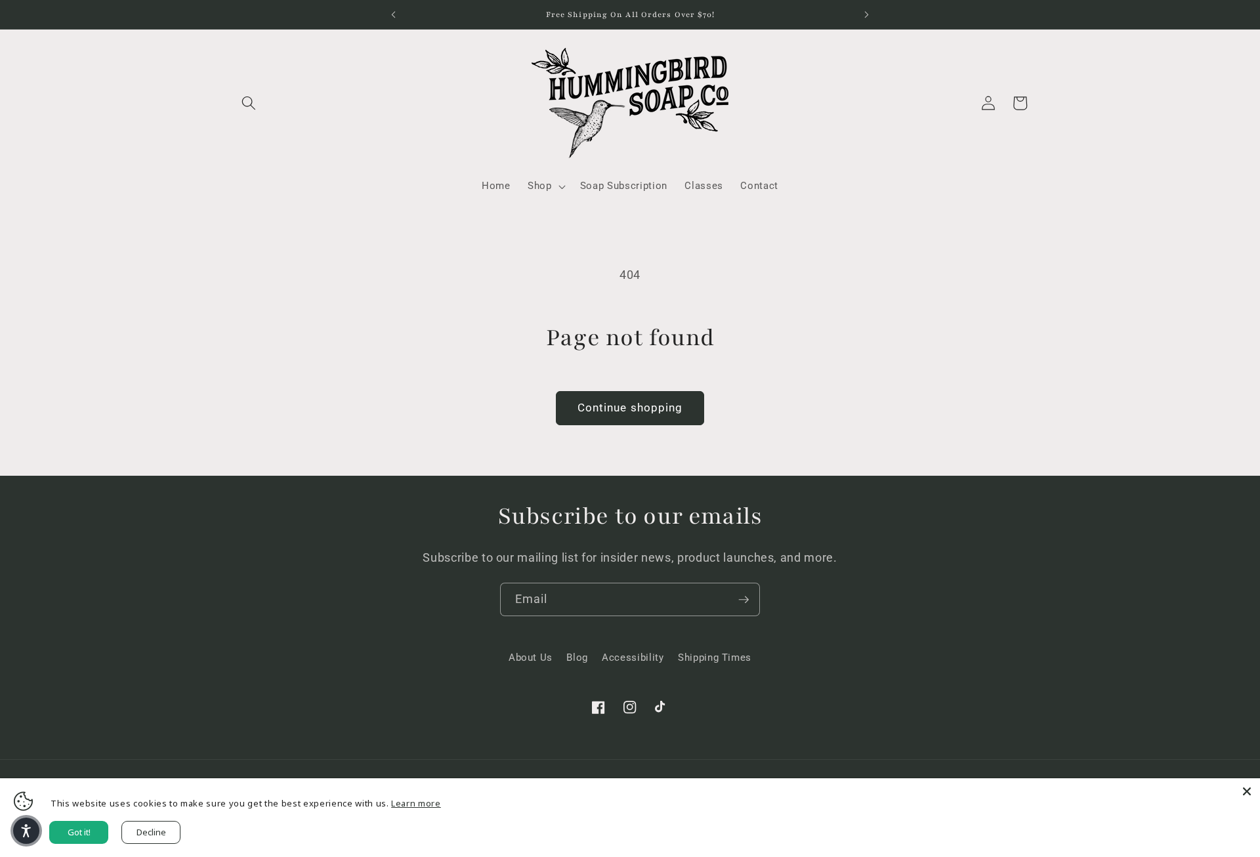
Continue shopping (630, 408)
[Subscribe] (743, 600)
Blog (577, 657)
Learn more (416, 803)
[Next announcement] (866, 14)
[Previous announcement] (393, 14)
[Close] (1246, 791)
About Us (531, 657)
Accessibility (633, 657)
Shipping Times (714, 657)
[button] (248, 103)
